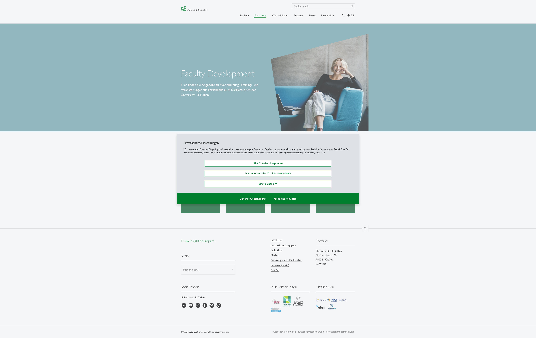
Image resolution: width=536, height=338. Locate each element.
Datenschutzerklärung (252, 198)
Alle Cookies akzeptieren (268, 163)
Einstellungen (267, 183)
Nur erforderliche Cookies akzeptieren (268, 173)
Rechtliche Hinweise (284, 198)
